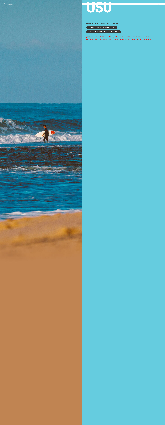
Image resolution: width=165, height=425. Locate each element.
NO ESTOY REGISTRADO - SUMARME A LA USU (102, 27)
